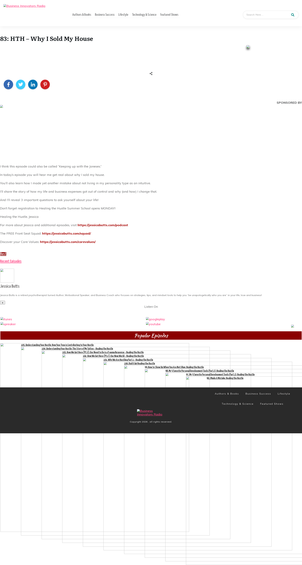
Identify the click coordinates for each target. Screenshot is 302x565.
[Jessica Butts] (7, 275)
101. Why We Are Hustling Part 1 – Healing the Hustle (128, 360)
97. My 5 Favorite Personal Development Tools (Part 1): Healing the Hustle (220, 374)
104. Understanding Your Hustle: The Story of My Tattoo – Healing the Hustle (77, 348)
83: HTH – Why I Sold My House (46, 38)
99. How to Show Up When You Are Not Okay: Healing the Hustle (174, 367)
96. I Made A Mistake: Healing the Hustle (225, 378)
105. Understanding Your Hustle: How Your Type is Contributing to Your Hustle (57, 345)
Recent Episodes (10, 261)
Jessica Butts (9, 286)
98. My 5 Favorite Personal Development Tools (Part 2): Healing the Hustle (199, 371)
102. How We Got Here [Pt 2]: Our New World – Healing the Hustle (113, 356)
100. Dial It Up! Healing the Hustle (139, 363)
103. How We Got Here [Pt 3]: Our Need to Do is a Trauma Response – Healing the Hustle (103, 352)
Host (3, 254)
